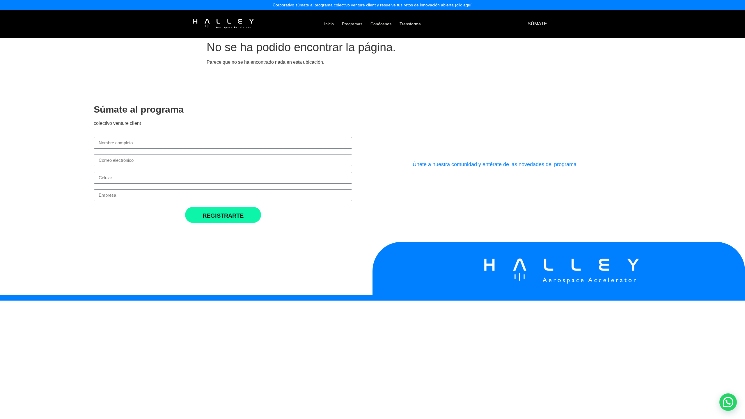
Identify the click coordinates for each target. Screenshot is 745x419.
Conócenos (380, 24)
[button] (728, 402)
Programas (352, 24)
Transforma (410, 24)
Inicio (329, 24)
